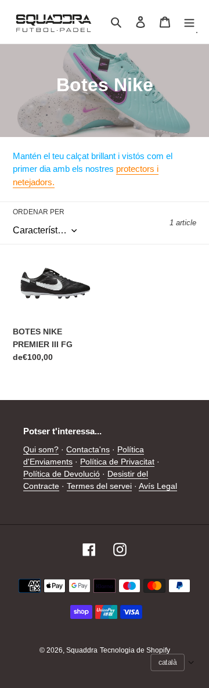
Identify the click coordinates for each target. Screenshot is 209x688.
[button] (172, 662)
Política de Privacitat (117, 461)
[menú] (189, 21)
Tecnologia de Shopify (135, 650)
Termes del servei (99, 486)
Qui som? (41, 449)
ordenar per (38, 212)
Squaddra (82, 650)
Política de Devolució (61, 473)
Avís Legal (158, 486)
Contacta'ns (88, 449)
